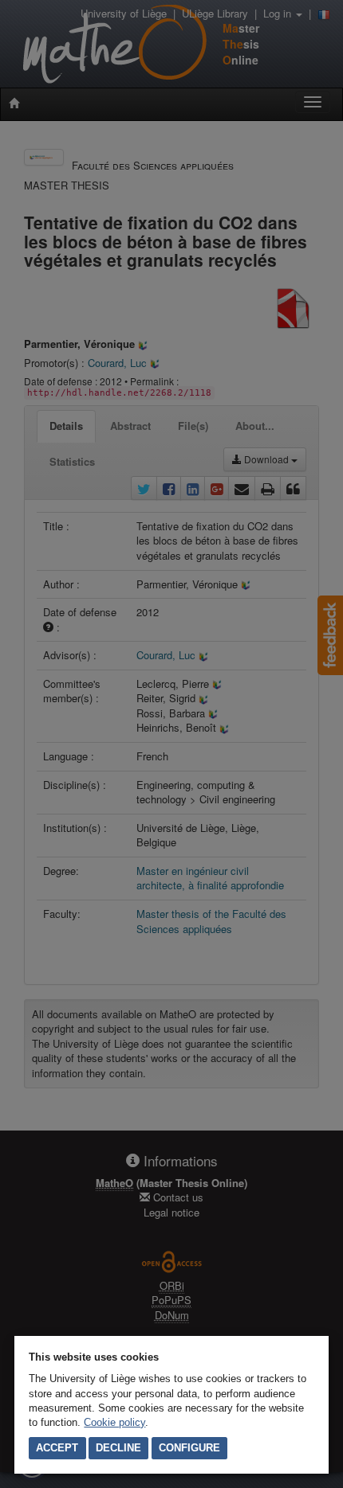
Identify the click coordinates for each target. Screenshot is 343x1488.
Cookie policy (114, 1422)
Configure (189, 1448)
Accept (57, 1448)
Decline (118, 1448)
